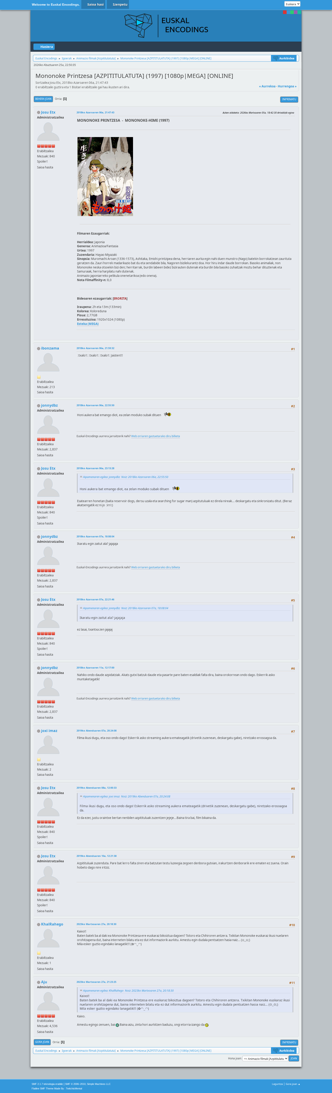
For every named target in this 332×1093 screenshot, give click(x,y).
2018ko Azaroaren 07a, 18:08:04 (95, 536)
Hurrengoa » (287, 86)
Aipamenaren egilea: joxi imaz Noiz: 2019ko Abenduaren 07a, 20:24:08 (126, 796)
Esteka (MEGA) (88, 324)
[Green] (292, 12)
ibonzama (50, 348)
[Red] (285, 12)
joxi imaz (49, 730)
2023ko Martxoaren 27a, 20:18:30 (96, 924)
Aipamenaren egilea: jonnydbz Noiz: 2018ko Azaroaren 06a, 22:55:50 (125, 477)
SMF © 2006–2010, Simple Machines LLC (88, 1084)
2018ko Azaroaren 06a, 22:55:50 (95, 405)
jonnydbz (49, 405)
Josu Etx (48, 112)
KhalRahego (52, 924)
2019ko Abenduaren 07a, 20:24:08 (97, 730)
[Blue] (288, 12)
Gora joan (42, 1042)
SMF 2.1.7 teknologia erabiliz (47, 1084)
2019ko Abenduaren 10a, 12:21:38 (97, 856)
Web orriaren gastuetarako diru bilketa (155, 436)
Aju (44, 981)
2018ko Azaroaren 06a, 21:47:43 (95, 112)
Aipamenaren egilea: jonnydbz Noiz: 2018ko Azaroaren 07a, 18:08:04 (125, 608)
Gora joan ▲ (293, 1084)
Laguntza (277, 1084)
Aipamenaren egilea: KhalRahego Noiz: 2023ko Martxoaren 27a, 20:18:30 (128, 991)
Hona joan (234, 1058)
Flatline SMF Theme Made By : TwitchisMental (57, 1088)
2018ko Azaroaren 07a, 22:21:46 (95, 599)
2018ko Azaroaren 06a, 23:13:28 (95, 468)
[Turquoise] (299, 12)
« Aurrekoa (267, 86)
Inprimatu (289, 99)
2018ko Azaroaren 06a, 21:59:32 (95, 348)
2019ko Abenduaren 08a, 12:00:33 (97, 787)
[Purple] (295, 12)
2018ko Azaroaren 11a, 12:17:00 (95, 667)
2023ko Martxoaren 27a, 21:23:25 (96, 981)
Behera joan (43, 98)
